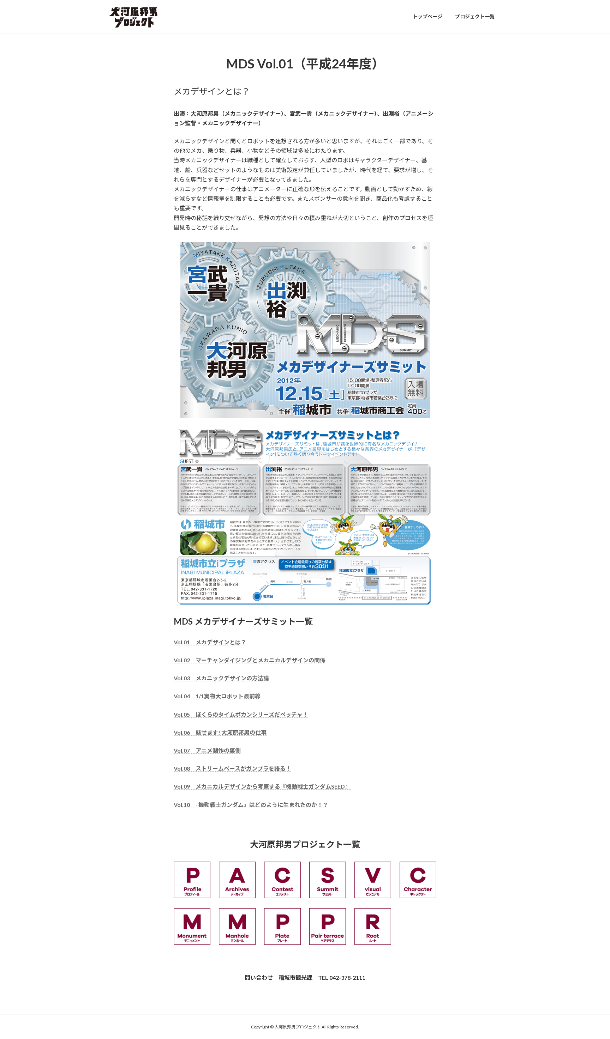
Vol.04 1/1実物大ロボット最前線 (217, 696)
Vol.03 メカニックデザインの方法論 (221, 678)
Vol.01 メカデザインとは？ (210, 642)
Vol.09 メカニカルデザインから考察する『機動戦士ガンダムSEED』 (262, 786)
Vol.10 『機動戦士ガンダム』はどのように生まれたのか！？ (251, 804)
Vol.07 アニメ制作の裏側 (207, 750)
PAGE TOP (589, 1001)
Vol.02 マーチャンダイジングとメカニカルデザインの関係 (249, 660)
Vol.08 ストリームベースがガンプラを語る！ (232, 768)
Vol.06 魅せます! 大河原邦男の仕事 (220, 732)
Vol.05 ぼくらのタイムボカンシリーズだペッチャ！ (241, 714)
